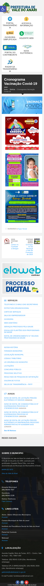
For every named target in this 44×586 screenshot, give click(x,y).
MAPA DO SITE (7, 469)
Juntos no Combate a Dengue (14, 246)
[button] (3, 9)
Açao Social (22, 229)
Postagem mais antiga (29, 241)
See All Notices (10, 430)
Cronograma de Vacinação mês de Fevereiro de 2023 (29, 249)
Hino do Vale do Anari (10, 473)
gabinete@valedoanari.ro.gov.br (14, 572)
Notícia (12, 89)
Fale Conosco (7, 501)
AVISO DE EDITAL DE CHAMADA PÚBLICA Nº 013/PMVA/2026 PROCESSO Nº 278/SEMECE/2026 (21, 414)
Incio (6, 89)
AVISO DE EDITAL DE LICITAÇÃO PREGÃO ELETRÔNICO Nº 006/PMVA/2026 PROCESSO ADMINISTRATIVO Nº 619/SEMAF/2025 (21, 422)
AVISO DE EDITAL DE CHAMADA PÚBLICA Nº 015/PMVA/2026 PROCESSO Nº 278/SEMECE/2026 (21, 406)
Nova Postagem (14, 241)
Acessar (5, 517)
